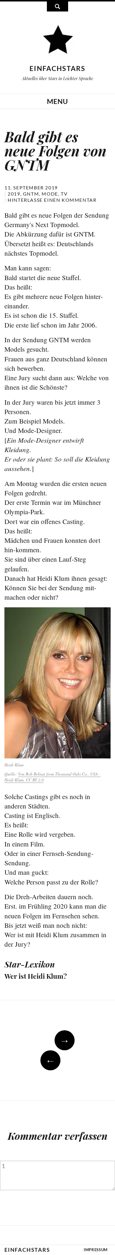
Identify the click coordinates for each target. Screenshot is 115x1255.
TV (64, 193)
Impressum (96, 1249)
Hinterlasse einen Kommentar (52, 200)
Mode (50, 193)
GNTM (31, 193)
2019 (14, 193)
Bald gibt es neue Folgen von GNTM (55, 150)
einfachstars (57, 68)
